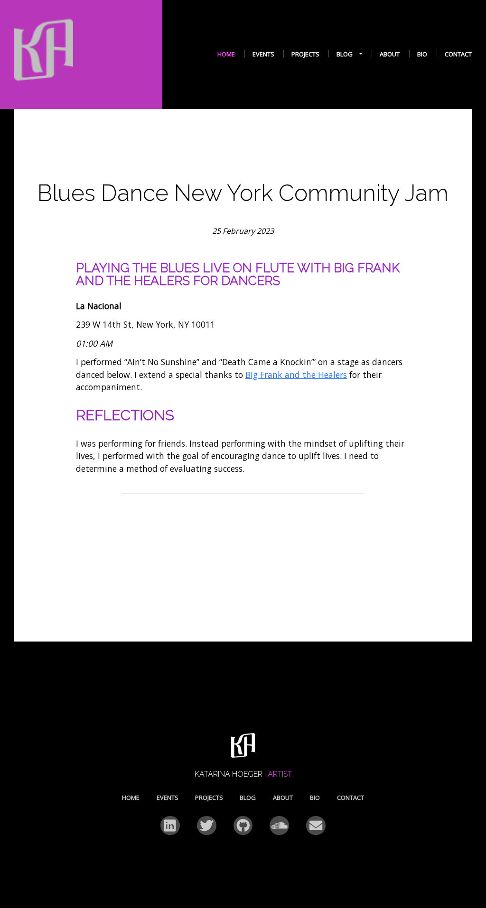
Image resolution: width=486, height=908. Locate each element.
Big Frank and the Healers (296, 374)
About (390, 54)
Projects (305, 54)
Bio (422, 54)
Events (263, 54)
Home (226, 54)
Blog (344, 54)
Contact (458, 54)
